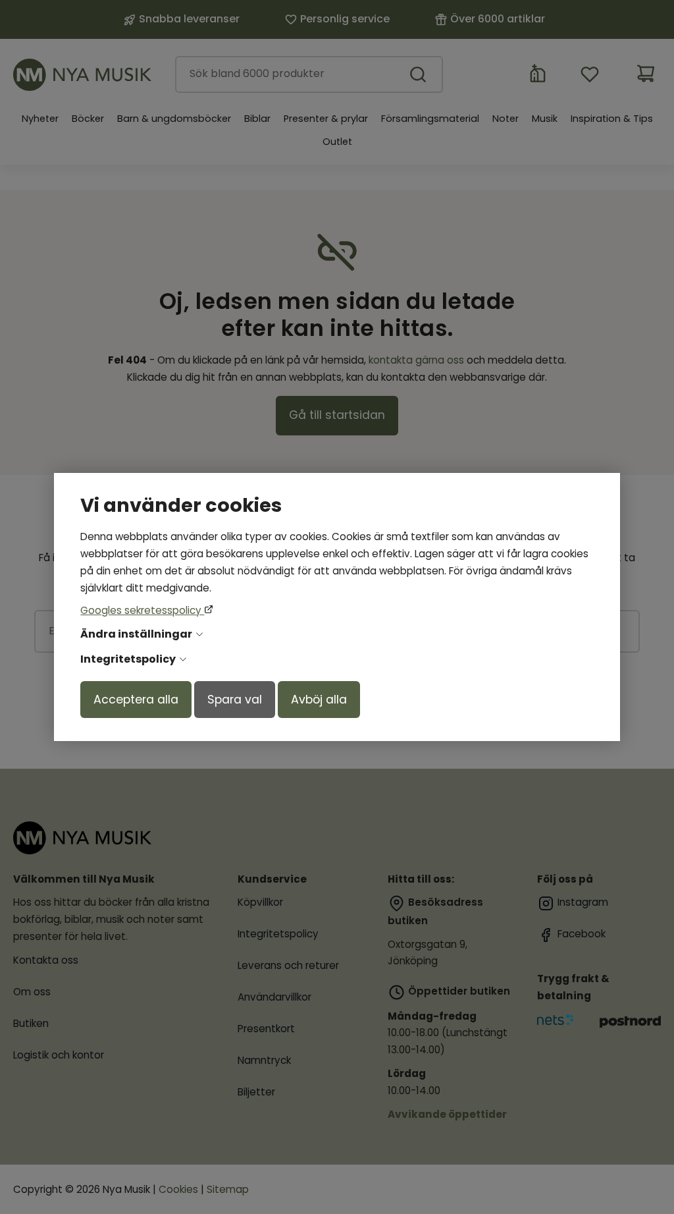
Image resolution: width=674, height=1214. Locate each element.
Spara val (234, 699)
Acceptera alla (135, 699)
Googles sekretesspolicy (142, 610)
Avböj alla (319, 699)
